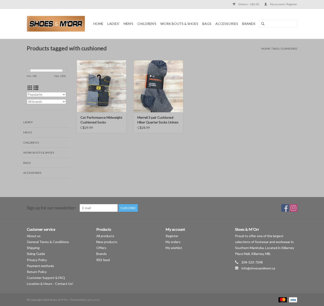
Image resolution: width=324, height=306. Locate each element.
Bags (206, 24)
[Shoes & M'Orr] (57, 24)
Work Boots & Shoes (179, 24)
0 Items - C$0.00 (248, 4)
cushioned (289, 48)
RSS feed (103, 260)
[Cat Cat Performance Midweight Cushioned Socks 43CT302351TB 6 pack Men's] (101, 86)
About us (34, 236)
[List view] (35, 88)
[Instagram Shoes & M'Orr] (293, 208)
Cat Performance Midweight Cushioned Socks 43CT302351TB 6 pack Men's (101, 120)
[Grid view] (30, 88)
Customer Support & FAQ (46, 278)
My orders (173, 242)
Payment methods (40, 266)
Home (98, 24)
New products (106, 242)
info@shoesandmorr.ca (258, 268)
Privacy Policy (37, 260)
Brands (248, 24)
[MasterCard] (282, 299)
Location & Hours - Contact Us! (50, 284)
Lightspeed (93, 299)
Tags (275, 48)
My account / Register (283, 4)
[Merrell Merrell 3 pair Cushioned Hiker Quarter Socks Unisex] (158, 86)
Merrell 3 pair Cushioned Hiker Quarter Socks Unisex (157, 119)
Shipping (33, 248)
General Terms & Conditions (48, 242)
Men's (128, 24)
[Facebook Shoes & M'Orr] (285, 208)
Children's (146, 24)
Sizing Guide (36, 254)
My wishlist (174, 248)
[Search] (262, 24)
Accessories (226, 24)
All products (105, 236)
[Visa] (292, 299)
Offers (101, 248)
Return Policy (37, 272)
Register (172, 236)
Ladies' (113, 24)
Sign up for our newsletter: (51, 207)
